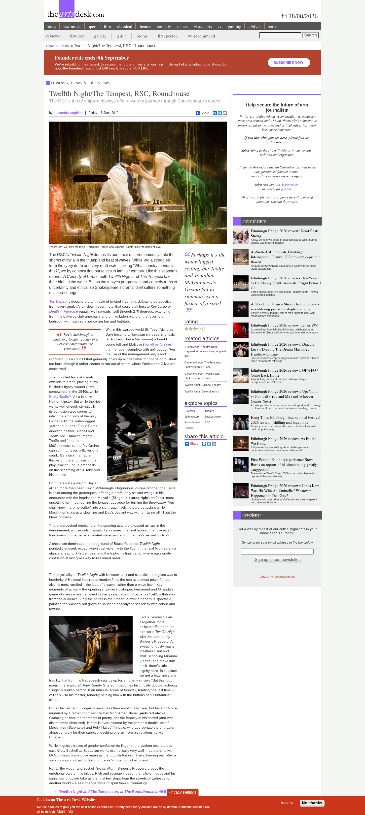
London (188, 427)
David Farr (86, 426)
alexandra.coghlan (68, 113)
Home (50, 46)
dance (182, 26)
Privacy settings (182, 792)
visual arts (203, 26)
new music (72, 26)
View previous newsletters (277, 576)
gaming (234, 26)
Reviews (189, 410)
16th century (192, 416)
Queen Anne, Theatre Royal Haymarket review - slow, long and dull (205, 351)
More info (65, 811)
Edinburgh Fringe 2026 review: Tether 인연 (285, 325)
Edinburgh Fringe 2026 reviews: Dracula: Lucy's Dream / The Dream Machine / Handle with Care (283, 349)
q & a (121, 36)
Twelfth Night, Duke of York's (201, 391)
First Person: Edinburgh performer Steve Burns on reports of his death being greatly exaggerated (284, 464)
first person (168, 36)
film (107, 26)
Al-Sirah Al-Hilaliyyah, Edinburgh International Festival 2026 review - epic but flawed (285, 256)
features (77, 36)
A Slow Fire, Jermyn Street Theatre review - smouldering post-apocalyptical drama (285, 306)
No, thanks (312, 803)
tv (220, 26)
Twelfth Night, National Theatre (202, 384)
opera (93, 26)
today (51, 26)
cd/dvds (254, 26)
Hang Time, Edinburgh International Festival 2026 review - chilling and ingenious (285, 420)
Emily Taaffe (59, 396)
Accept (287, 803)
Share (205, 113)
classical (124, 26)
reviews (53, 36)
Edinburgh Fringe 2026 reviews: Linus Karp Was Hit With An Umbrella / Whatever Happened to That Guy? (285, 490)
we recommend (201, 36)
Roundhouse (192, 422)
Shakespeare (213, 416)
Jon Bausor (58, 301)
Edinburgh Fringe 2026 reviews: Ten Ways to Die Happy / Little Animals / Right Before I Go (286, 282)
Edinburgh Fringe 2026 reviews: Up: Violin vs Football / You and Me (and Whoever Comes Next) (285, 396)
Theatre (64, 46)
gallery (100, 36)
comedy (164, 26)
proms (142, 36)
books (273, 26)
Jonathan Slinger (157, 344)
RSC (207, 422)
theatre (145, 26)
